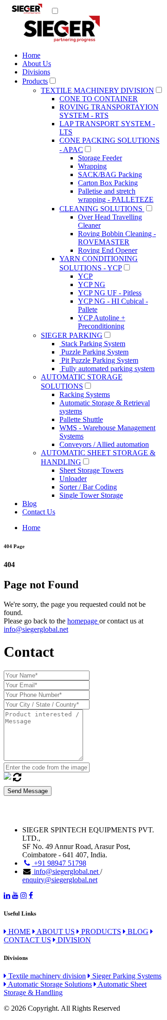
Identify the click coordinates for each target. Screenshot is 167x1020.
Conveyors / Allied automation (104, 444)
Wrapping (92, 166)
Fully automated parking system (106, 369)
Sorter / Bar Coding (88, 487)
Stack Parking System (92, 344)
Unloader (73, 479)
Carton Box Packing (108, 183)
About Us (36, 63)
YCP (85, 276)
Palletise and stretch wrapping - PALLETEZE (116, 195)
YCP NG (91, 284)
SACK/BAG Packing (110, 174)
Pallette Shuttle (81, 419)
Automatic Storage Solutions (49, 984)
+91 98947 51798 (59, 863)
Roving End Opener (107, 250)
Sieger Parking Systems (125, 976)
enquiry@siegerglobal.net (59, 880)
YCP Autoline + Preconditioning (101, 322)
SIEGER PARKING (72, 335)
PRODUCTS (100, 931)
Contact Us (38, 512)
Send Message (27, 791)
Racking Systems (84, 394)
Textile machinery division (46, 976)
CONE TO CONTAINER (98, 99)
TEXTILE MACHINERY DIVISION (97, 90)
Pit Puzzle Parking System (98, 360)
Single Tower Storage (91, 495)
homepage (83, 621)
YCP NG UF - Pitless (109, 293)
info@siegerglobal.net (36, 629)
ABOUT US (55, 931)
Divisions (36, 72)
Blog (29, 503)
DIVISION (73, 940)
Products (35, 81)
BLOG (137, 931)
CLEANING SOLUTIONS (101, 209)
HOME (18, 931)
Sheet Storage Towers (91, 470)
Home (31, 55)
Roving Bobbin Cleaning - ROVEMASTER (117, 238)
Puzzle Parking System (93, 352)
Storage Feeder (100, 158)
